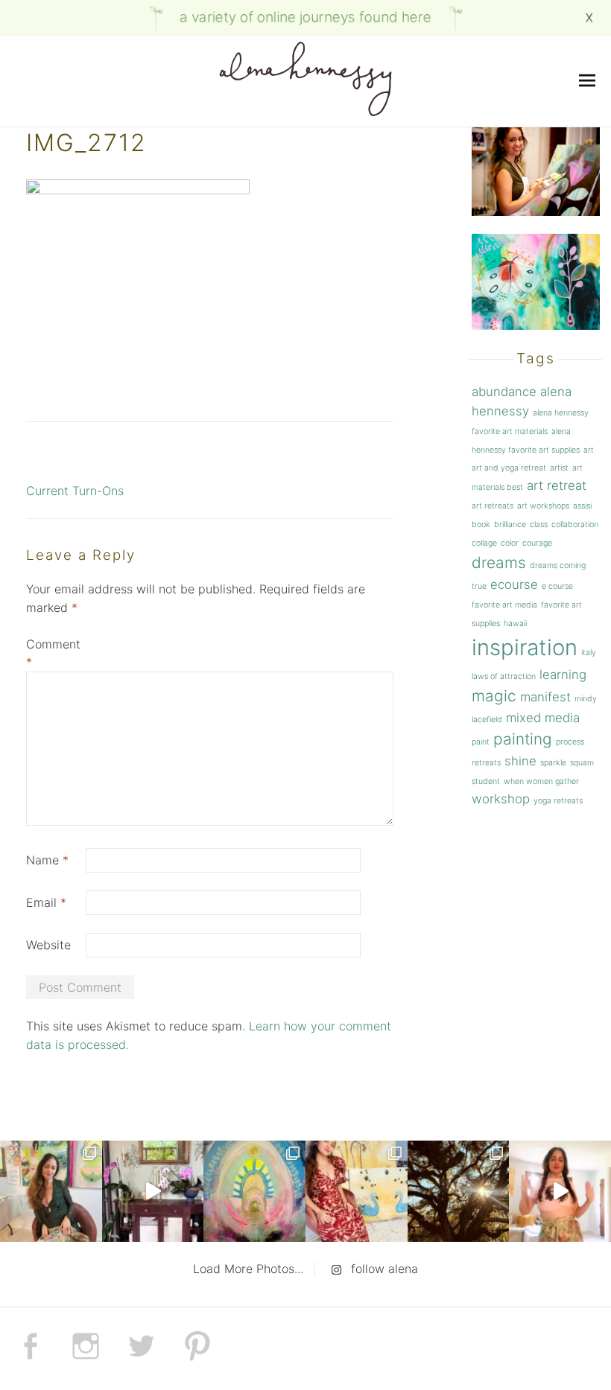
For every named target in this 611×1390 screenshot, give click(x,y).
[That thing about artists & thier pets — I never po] (51, 1192)
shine (520, 760)
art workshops (543, 506)
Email (46, 902)
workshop (501, 798)
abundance (504, 391)
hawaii (515, 623)
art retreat (556, 485)
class (539, 524)
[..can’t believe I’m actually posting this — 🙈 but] (560, 1192)
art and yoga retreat (509, 468)
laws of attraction (504, 676)
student (486, 781)
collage (484, 543)
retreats (486, 763)
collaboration (574, 524)
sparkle (553, 763)
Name (47, 859)
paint (481, 742)
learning (562, 674)
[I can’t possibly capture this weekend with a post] (153, 1192)
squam (582, 763)
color (510, 543)
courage (537, 543)
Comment (53, 653)
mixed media (543, 717)
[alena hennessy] (305, 81)
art (588, 450)
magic (494, 695)
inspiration (524, 647)
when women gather (541, 781)
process (570, 742)
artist (559, 468)
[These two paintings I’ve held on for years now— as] (357, 1192)
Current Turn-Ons (75, 490)
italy (588, 652)
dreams (499, 562)
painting (522, 739)
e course (557, 586)
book (481, 524)
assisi (582, 506)
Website (48, 944)
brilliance (510, 524)
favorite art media (504, 605)
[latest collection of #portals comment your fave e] (254, 1192)
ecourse (514, 584)
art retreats (492, 506)
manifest (545, 696)
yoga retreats (558, 801)
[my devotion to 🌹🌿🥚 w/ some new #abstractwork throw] (459, 1192)
